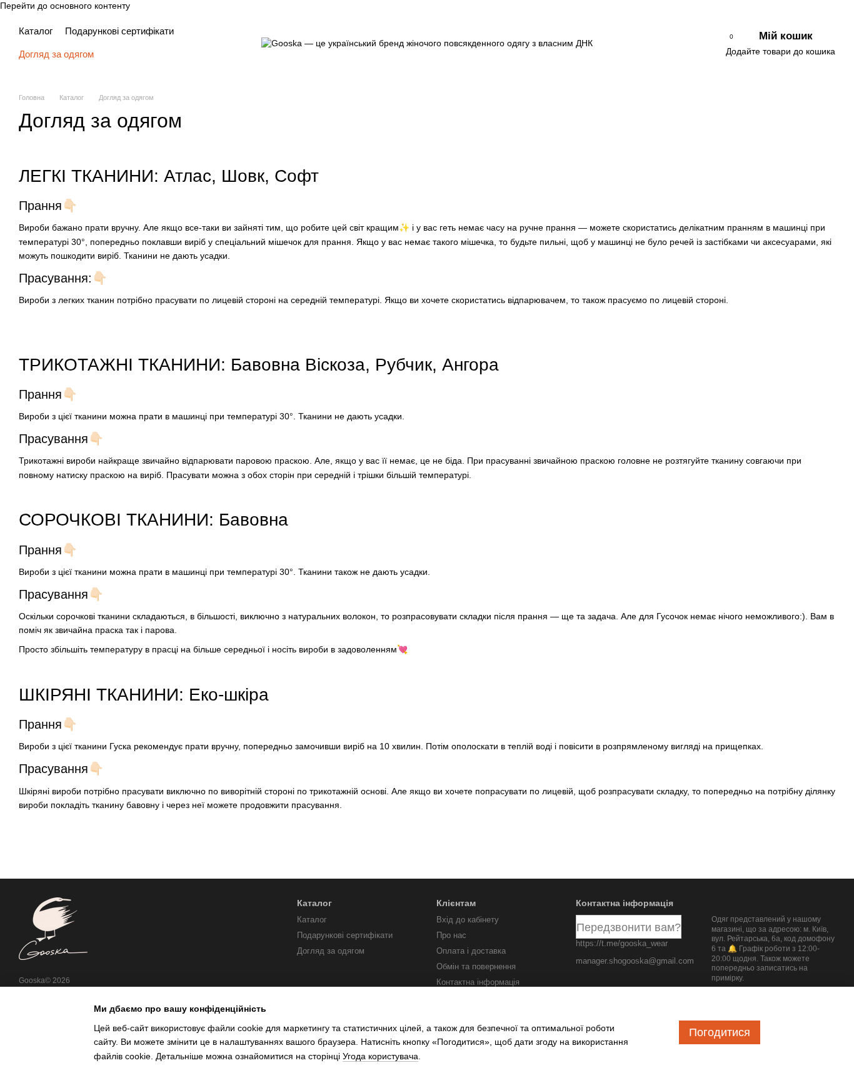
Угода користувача (380, 1056)
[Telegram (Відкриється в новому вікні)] (690, 42)
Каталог (36, 31)
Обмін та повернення (476, 966)
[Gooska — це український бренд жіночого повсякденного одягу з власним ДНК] (53, 928)
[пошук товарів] (235, 42)
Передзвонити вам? (628, 927)
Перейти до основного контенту (65, 6)
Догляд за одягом (56, 54)
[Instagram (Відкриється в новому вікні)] (639, 42)
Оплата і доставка (471, 951)
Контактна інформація (478, 982)
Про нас (451, 935)
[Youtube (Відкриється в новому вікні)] (673, 42)
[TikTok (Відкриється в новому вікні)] (656, 42)
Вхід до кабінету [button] (467, 919)
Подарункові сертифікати (119, 31)
